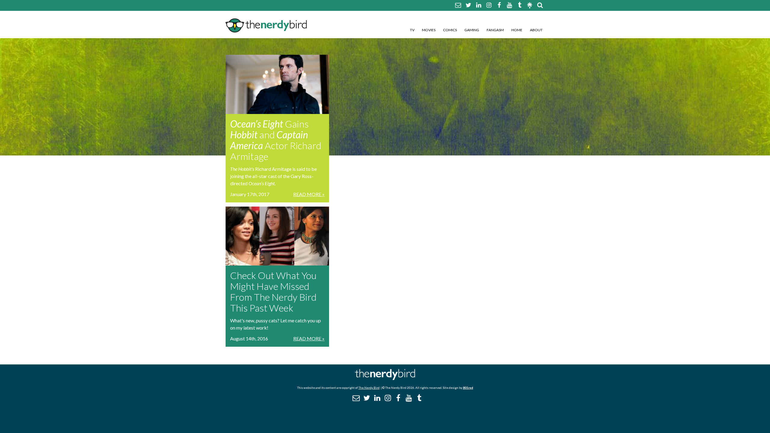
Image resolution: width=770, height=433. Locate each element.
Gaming (471, 30)
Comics (450, 30)
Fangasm (495, 30)
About (536, 30)
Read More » (309, 194)
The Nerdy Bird (369, 387)
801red (468, 387)
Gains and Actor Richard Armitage (275, 140)
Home (516, 30)
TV (412, 30)
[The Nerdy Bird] (385, 378)
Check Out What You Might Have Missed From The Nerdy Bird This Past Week (273, 291)
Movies (429, 30)
